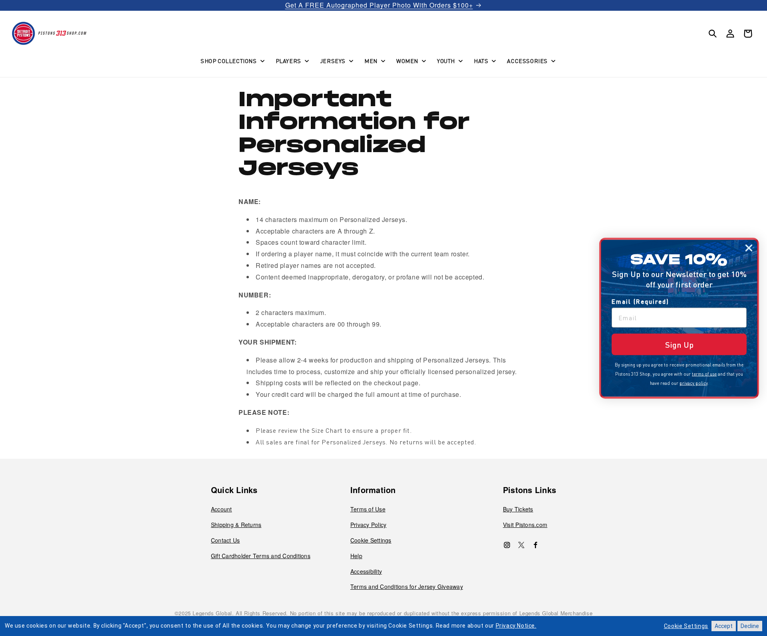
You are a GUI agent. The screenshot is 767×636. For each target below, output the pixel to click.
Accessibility (366, 571)
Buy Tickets (518, 509)
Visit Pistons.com (525, 525)
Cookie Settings (370, 540)
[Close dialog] (749, 248)
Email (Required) (640, 301)
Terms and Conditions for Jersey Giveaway (406, 586)
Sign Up (679, 344)
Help (356, 556)
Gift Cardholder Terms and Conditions (260, 556)
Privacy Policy (368, 525)
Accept (724, 626)
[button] (232, 60)
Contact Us (225, 540)
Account (221, 509)
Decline (750, 626)
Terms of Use (367, 509)
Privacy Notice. (516, 625)
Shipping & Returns (236, 525)
